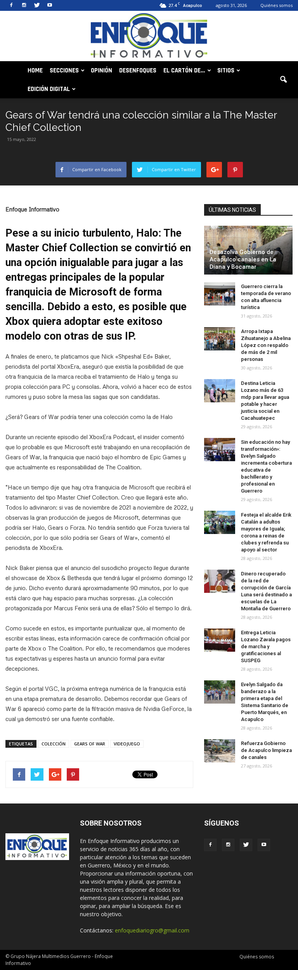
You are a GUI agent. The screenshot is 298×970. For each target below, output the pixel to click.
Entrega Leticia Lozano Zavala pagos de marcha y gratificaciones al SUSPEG (266, 646)
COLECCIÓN (54, 744)
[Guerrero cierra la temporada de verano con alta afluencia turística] (219, 294)
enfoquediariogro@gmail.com (152, 930)
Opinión (101, 70)
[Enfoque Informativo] (149, 36)
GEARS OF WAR (89, 744)
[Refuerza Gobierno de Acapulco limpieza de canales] (219, 750)
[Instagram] (24, 5)
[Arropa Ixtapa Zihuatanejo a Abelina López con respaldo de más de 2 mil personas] (219, 338)
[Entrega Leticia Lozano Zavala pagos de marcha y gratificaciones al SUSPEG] (219, 640)
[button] (283, 79)
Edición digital (49, 89)
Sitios (225, 70)
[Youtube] (49, 5)
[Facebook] (11, 5)
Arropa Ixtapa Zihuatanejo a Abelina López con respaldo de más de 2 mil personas (266, 345)
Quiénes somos (276, 5)
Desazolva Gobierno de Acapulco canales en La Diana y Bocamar (243, 259)
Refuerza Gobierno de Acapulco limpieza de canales (266, 750)
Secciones (64, 70)
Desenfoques (137, 70)
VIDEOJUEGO (127, 744)
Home (35, 70)
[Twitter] (37, 5)
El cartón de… (184, 70)
